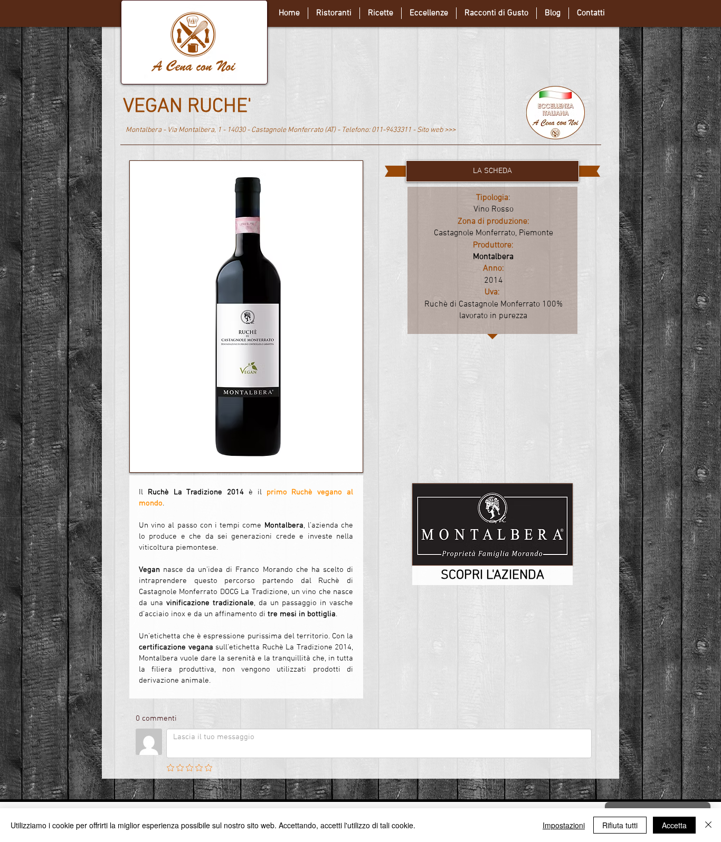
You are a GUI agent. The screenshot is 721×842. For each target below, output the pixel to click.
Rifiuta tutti (620, 825)
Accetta (674, 825)
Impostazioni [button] (564, 825)
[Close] (708, 825)
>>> (450, 130)
